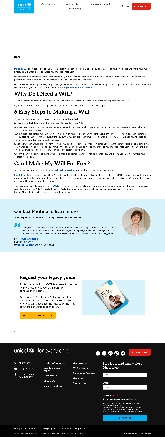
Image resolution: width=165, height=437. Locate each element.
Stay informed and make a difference (120, 399)
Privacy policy (20, 428)
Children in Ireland (100, 4)
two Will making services (62, 170)
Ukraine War (50, 381)
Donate (141, 6)
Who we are (47, 4)
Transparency (79, 383)
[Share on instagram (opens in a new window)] (110, 353)
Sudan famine (50, 375)
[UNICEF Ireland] (24, 7)
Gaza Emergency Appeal (52, 369)
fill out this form (25, 244)
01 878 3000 (27, 241)
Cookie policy (46, 428)
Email (106, 382)
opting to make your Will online (76, 87)
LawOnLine (19, 175)
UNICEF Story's (80, 368)
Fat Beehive (146, 433)
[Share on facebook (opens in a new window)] (98, 353)
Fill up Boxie (79, 428)
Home (17, 56)
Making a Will (21, 68)
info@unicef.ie (26, 368)
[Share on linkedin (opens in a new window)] (104, 353)
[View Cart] (129, 6)
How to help (75, 8)
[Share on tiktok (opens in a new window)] (116, 353)
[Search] (122, 7)
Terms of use (33, 428)
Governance (79, 378)
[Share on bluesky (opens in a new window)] (123, 353)
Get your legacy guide (37, 315)
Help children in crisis (63, 428)
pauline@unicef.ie (29, 238)
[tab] (18, 56)
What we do (72, 4)
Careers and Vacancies (84, 373)
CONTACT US (139, 352)
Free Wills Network (59, 186)
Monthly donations (53, 386)
